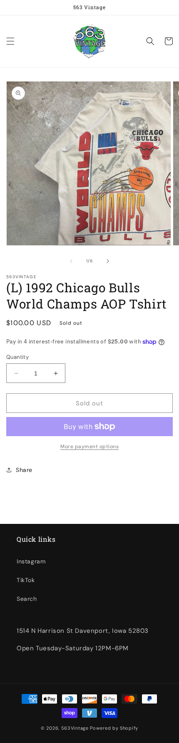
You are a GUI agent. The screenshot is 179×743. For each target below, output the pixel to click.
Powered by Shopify (114, 728)
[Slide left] (71, 261)
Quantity (17, 356)
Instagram (31, 561)
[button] (10, 41)
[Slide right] (108, 261)
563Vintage (75, 728)
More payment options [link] (89, 446)
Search (27, 598)
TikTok (26, 580)
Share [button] (24, 470)
